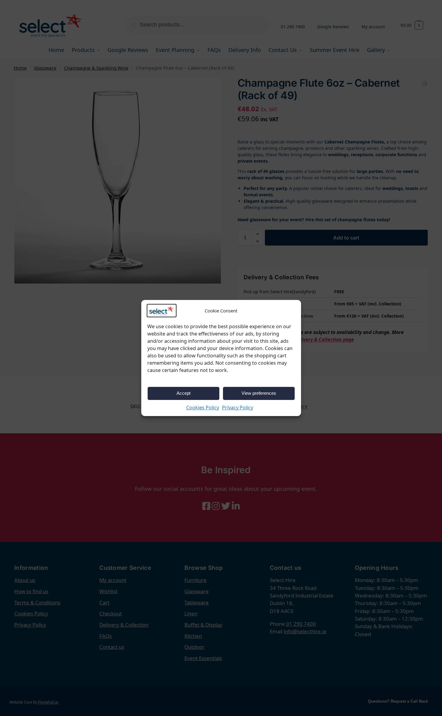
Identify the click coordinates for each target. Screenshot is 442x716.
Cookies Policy (202, 407)
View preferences (259, 393)
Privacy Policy (237, 407)
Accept (183, 393)
